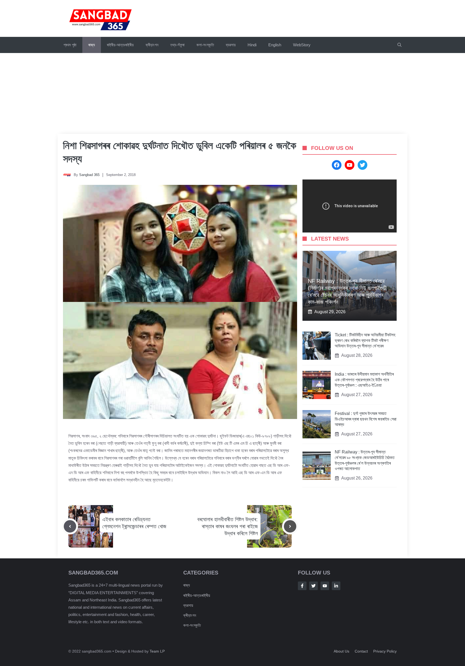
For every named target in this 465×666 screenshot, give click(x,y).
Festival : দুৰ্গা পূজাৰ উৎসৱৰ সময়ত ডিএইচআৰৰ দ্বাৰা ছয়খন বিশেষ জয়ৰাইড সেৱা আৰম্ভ (365, 419)
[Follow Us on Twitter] (313, 586)
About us (341, 651)
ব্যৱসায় (188, 605)
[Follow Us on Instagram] (324, 586)
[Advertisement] (232, 93)
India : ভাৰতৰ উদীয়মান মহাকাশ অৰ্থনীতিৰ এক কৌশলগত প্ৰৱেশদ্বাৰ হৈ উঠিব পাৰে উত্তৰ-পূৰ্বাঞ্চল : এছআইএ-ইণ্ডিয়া (364, 380)
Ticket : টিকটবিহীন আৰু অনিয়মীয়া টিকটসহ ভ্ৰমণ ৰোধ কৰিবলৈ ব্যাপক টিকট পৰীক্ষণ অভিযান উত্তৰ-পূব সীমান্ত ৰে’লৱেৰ (365, 340)
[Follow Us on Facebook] (302, 586)
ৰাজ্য (91, 45)
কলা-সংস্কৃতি (205, 45)
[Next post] (290, 526)
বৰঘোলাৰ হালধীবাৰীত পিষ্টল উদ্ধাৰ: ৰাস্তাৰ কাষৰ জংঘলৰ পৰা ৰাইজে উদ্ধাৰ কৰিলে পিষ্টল (227, 526)
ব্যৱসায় (231, 45)
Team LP (157, 651)
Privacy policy (385, 651)
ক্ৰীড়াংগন (152, 45)
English (274, 45)
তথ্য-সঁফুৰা (177, 45)
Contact (361, 651)
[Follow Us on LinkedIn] (336, 586)
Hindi (252, 45)
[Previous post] (70, 526)
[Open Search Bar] (399, 45)
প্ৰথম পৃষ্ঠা (70, 45)
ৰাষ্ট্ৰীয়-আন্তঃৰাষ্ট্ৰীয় (120, 45)
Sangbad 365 (89, 175)
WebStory (302, 45)
